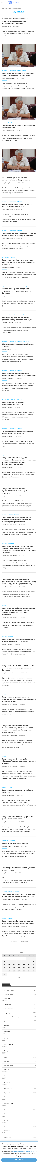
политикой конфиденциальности (23, 1151)
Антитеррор (20, 1004)
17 (4, 968)
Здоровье (6, 1025)
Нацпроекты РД (20, 1065)
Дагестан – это (20, 1021)
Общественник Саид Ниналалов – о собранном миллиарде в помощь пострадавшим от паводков (15, 21)
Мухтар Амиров (9, 795)
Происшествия (8, 1103)
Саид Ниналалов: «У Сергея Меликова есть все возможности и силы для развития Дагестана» (18, 668)
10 (4, 965)
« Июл (18, 977)
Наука (20, 1057)
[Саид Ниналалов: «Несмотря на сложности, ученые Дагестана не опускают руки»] (19, 55)
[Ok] (33, 2)
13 (19, 965)
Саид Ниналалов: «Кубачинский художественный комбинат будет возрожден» (14, 491)
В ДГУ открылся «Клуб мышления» (15, 843)
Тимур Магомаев (10, 78)
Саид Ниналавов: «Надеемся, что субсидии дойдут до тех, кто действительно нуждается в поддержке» (18, 262)
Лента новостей (8, 1044)
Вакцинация (20, 1013)
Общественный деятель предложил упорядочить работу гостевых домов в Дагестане (16, 291)
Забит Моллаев (9, 296)
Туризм (6, 1120)
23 (34, 968)
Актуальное (7, 998)
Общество (7, 1082)
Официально (20, 1088)
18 (9, 968)
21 (24, 968)
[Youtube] (27, 2)
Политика (6, 1097)
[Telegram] (31, 2)
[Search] (36, 2)
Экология (20, 1127)
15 (29, 965)
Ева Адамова (9, 322)
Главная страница (6, 8)
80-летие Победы (20, 990)
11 (9, 965)
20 (19, 968)
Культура (6, 1038)
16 (34, 965)
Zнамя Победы (20, 994)
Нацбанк (20, 1061)
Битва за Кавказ (20, 1009)
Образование (8, 1076)
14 (24, 965)
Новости (6, 1069)
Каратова (8, 26)
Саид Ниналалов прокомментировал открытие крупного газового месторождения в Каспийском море (19, 699)
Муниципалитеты (9, 1051)
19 (14, 968)
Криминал (7, 1031)
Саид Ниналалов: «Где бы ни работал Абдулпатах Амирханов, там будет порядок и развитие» (19, 761)
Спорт (5, 1114)
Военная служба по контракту (20, 1017)
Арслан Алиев (9, 378)
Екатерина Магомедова (12, 673)
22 (29, 968)
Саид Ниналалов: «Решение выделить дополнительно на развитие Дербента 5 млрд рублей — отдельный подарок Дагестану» (19, 581)
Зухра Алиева (9, 209)
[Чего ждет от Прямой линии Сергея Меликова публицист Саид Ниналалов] (19, 160)
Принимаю (19, 1160)
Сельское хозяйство (20, 1110)
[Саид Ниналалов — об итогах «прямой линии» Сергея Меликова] (19, 108)
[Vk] (29, 2)
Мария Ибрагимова (11, 524)
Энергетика (20, 1137)
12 (14, 965)
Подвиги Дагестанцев (20, 1093)
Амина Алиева (9, 267)
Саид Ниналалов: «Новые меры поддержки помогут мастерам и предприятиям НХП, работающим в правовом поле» (18, 519)
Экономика (7, 1131)
